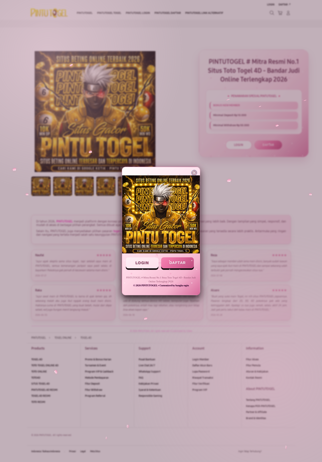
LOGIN (142, 263)
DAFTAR (177, 263)
